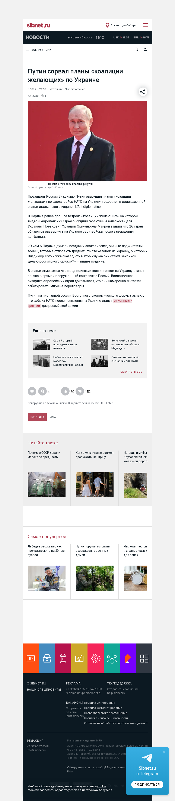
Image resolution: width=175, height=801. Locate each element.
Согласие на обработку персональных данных (116, 723)
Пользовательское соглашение (105, 713)
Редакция (35, 740)
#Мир (53, 417)
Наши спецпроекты (44, 689)
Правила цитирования (99, 703)
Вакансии (74, 702)
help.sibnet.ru (116, 693)
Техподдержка (119, 683)
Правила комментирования (103, 708)
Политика (37, 417)
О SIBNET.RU (36, 683)
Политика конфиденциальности (106, 718)
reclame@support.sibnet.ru (83, 693)
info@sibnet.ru (36, 750)
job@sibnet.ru (75, 716)
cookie (101, 786)
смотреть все (131, 371)
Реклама (73, 683)
